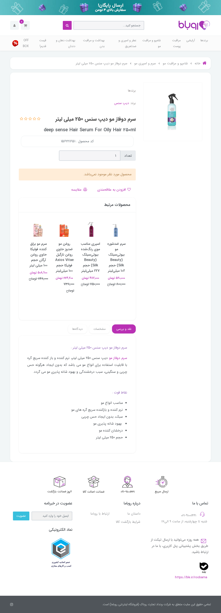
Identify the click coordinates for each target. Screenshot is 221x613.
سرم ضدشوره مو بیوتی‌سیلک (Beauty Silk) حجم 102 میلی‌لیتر (116, 257)
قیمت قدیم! (42, 43)
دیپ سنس (121, 103)
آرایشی (190, 40)
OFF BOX (26, 43)
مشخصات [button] (99, 329)
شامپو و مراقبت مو (151, 43)
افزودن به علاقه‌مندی (112, 189)
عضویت (21, 515)
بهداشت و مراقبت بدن (94, 43)
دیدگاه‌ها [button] (77, 329)
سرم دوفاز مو (118, 358)
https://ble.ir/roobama (191, 577)
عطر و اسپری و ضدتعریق (127, 43)
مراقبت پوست (176, 43)
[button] (25, 25)
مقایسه (76, 189)
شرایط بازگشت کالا (128, 522)
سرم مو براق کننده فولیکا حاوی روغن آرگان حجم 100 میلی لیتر (38, 254)
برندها (204, 40)
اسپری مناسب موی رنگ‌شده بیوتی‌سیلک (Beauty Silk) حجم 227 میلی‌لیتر (90, 257)
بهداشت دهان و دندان (65, 43)
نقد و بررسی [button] (123, 329)
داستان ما (133, 513)
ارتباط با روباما (99, 513)
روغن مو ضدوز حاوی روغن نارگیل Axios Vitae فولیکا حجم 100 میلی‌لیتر (64, 257)
